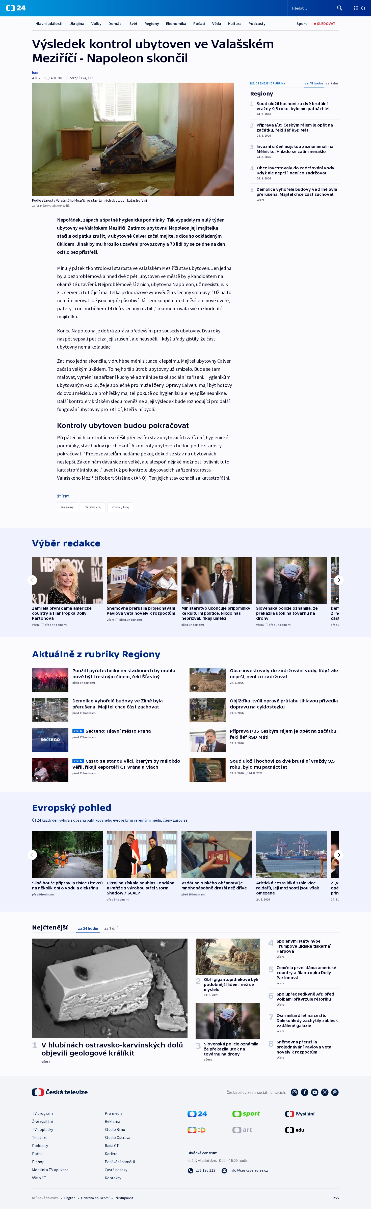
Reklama (112, 1121)
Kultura (235, 23)
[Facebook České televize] (305, 1092)
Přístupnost (124, 1198)
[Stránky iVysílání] (300, 1113)
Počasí (199, 23)
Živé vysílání (42, 1121)
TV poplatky (42, 1129)
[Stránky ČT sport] (246, 1113)
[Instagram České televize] (294, 1092)
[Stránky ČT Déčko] (196, 1129)
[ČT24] (15, 8)
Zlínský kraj (92, 507)
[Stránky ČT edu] (294, 1129)
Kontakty (113, 1177)
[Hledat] (340, 8)
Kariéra (111, 1153)
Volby (96, 23)
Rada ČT (112, 1145)
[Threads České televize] (335, 1092)
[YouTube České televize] (315, 1092)
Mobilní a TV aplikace (50, 1169)
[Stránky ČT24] (197, 1113)
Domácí (115, 23)
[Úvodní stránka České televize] (60, 1092)
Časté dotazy (116, 1169)
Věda (216, 23)
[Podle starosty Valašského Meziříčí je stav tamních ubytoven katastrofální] (133, 139)
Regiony (152, 23)
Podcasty (257, 23)
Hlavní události (49, 23)
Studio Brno (115, 1129)
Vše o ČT (39, 1177)
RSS (336, 1198)
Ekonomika (176, 23)
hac (35, 72)
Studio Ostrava (117, 1137)
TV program (42, 1113)
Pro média (113, 1113)
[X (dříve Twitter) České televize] (325, 1092)
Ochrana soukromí (95, 1198)
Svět (133, 23)
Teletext (39, 1137)
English (69, 1198)
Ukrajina (76, 23)
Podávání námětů (120, 1161)
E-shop (38, 1161)
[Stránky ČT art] (242, 1129)
